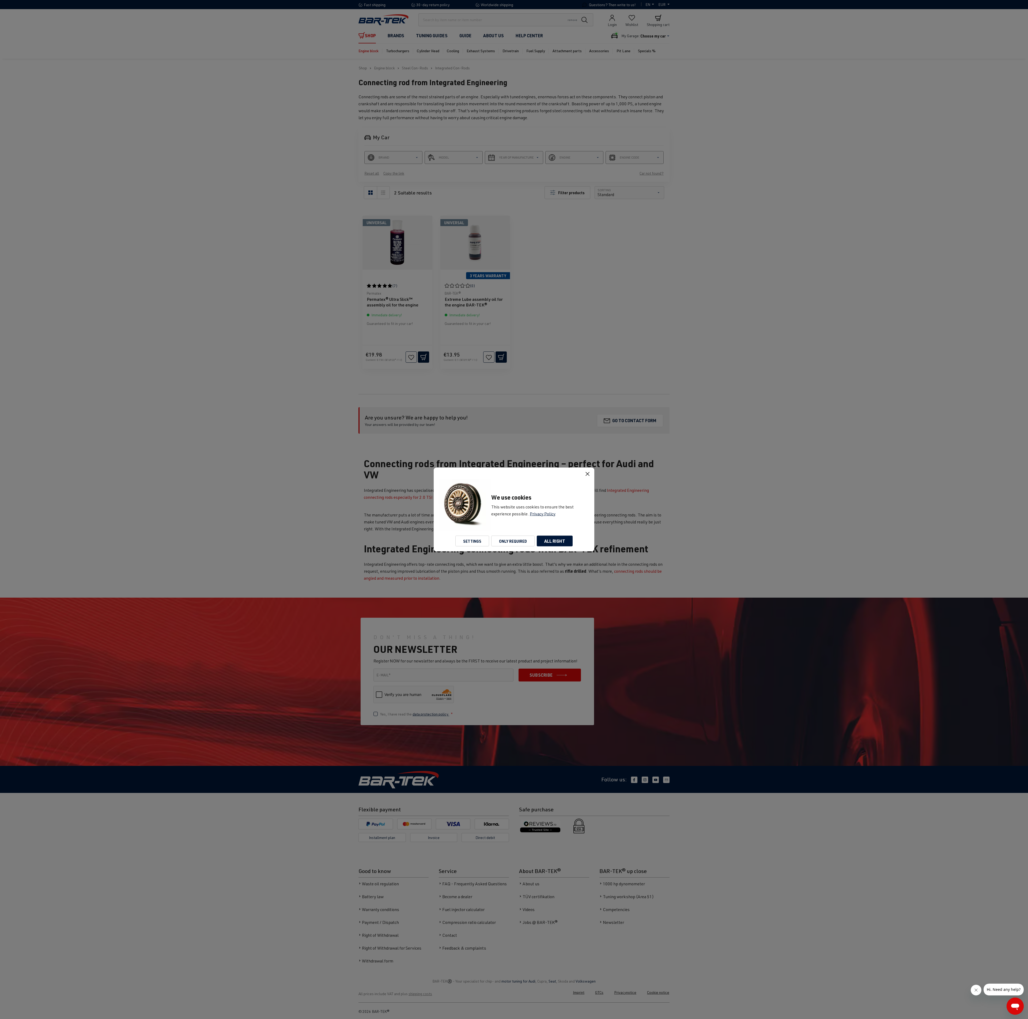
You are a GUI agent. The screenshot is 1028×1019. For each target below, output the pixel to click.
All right (554, 541)
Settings (472, 541)
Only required (513, 541)
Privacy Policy (542, 513)
